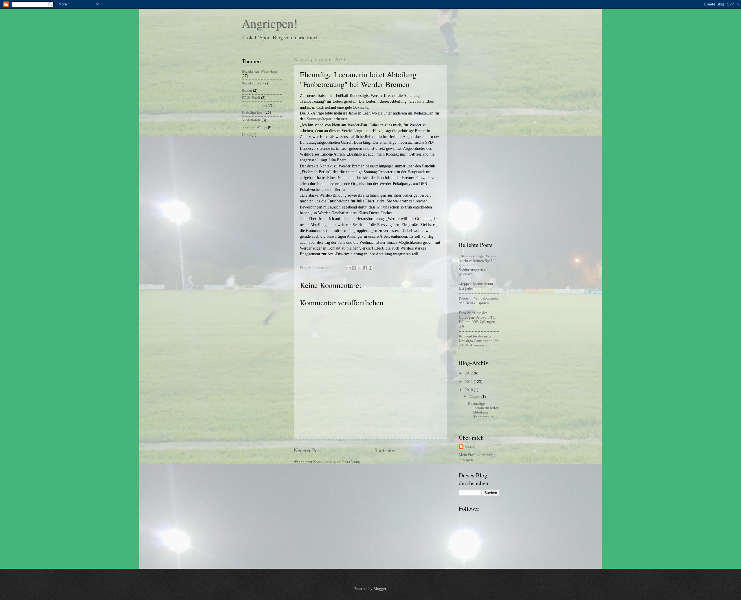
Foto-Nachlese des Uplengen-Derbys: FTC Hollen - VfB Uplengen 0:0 (477, 319)
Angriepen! (270, 23)
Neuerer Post (307, 450)
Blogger (379, 589)
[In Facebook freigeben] (365, 268)
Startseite (384, 450)
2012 (469, 373)
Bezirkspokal (252, 83)
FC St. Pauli (251, 98)
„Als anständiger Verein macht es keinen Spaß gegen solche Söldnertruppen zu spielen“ (477, 265)
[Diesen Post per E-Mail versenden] (348, 268)
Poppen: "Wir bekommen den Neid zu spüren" (478, 300)
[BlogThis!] (354, 268)
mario (470, 447)
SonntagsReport (320, 119)
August (475, 397)
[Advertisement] (482, 144)
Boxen (247, 90)
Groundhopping (254, 105)
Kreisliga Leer (253, 112)
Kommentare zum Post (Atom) (336, 462)
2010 (469, 390)
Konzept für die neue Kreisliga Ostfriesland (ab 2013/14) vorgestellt (478, 340)
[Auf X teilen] (359, 268)
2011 (469, 382)
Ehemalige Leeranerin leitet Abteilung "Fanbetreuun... (483, 410)
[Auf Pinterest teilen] (370, 268)
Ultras (246, 135)
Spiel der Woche (254, 127)
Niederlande (251, 120)
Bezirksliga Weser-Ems (260, 71)
